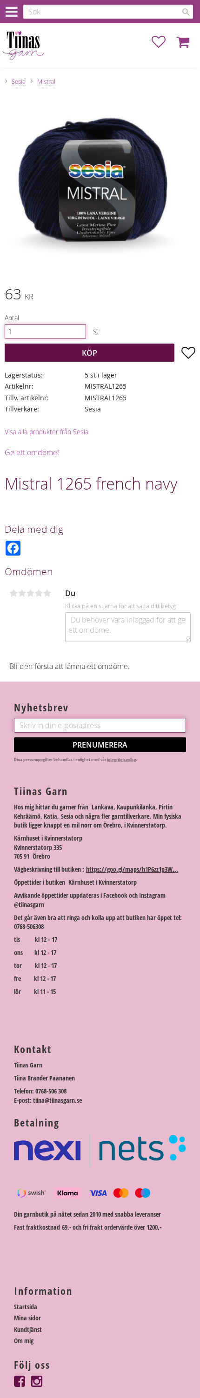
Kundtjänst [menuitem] (28, 1329)
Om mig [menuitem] (23, 1340)
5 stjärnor (47, 593)
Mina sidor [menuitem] (27, 1317)
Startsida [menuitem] (25, 1306)
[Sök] (186, 12)
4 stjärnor (38, 593)
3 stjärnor (30, 593)
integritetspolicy (121, 759)
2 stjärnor (22, 593)
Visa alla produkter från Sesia (46, 431)
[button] (163, 42)
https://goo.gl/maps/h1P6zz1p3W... (132, 869)
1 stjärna (13, 593)
